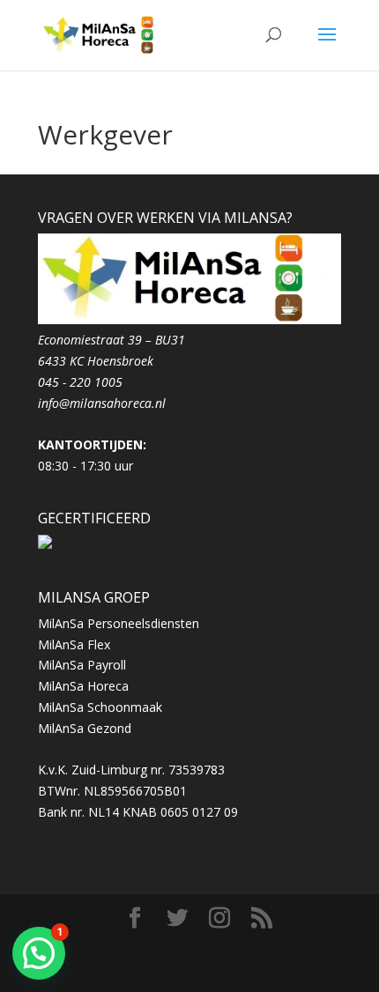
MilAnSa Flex (74, 644)
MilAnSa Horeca (83, 685)
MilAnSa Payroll (82, 664)
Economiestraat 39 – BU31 (111, 339)
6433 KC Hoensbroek (95, 360)
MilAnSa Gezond (84, 728)
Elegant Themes (195, 946)
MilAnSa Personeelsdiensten (118, 623)
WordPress (205, 967)
